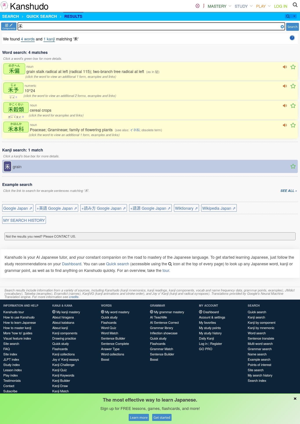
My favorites (207, 322)
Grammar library (161, 327)
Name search (257, 354)
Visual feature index (17, 338)
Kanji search (256, 317)
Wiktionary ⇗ (186, 208)
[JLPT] (203, 6)
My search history (260, 375)
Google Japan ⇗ (17, 208)
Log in (203, 343)
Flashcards (60, 348)
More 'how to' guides (17, 333)
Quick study (60, 343)
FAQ (6, 348)
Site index (10, 354)
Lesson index (12, 370)
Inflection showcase (163, 333)
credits (74, 296)
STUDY (241, 6)
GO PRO (205, 348)
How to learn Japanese (19, 322)
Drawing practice (64, 338)
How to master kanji (17, 327)
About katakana (63, 322)
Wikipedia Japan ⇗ (219, 208)
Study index (11, 364)
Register (216, 343)
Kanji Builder (61, 380)
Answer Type (110, 348)
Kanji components (64, 333)
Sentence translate (261, 338)
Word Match (109, 333)
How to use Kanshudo (18, 317)
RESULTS (73, 16)
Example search (259, 359)
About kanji (60, 327)
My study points (210, 327)
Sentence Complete (115, 343)
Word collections (112, 354)
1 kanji (49, 39)
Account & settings (212, 317)
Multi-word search (260, 343)
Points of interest (259, 364)
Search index (257, 380)
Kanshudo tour (13, 311)
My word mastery (116, 311)
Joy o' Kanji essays (65, 359)
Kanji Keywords (63, 375)
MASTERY (217, 6)
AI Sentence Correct (164, 322)
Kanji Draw (60, 385)
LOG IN (280, 6)
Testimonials (12, 380)
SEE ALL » (288, 191)
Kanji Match (60, 391)
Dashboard (71, 263)
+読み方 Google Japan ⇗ (103, 208)
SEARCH (10, 16)
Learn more (139, 417)
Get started (162, 417)
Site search (11, 343)
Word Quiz (108, 327)
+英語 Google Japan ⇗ (57, 208)
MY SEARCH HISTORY (24, 220)
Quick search (117, 263)
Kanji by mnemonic (261, 327)
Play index (10, 375)
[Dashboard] (197, 6)
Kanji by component (261, 322)
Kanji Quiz (59, 370)
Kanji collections (63, 354)
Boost (105, 359)
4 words (28, 39)
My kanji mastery (68, 311)
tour (166, 270)
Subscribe (10, 391)
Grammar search (260, 348)
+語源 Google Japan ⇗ (150, 208)
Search (292, 27)
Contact (8, 385)
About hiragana (63, 317)
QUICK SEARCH (41, 16)
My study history (210, 333)
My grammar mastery (168, 311)
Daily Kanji (206, 338)
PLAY (261, 6)
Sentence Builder (113, 338)
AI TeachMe (158, 317)
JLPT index (11, 359)
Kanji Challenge (63, 364)
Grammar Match (161, 348)
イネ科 (135, 129)
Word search (257, 333)
